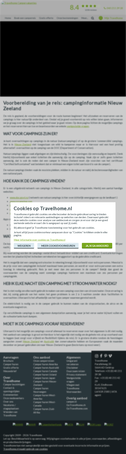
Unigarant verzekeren (72, 362)
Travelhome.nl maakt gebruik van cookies (25, 448)
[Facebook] (101, 356)
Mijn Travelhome (113, 18)
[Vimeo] (110, 356)
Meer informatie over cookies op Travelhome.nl (39, 239)
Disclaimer (72, 367)
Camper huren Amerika (45, 364)
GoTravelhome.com (77, 408)
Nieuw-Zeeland (22, 144)
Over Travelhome (11, 379)
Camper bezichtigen (14, 384)
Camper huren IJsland (44, 374)
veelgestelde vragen (78, 126)
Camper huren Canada (45, 371)
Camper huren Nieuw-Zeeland (45, 383)
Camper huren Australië (46, 367)
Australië (49, 341)
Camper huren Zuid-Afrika (44, 410)
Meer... (84, 18)
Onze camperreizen (43, 360)
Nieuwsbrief (10, 371)
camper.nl (71, 401)
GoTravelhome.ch (76, 405)
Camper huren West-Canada (44, 404)
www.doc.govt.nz (19, 197)
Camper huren (10, 364)
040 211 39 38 (114, 8)
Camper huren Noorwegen (40, 390)
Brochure (8, 360)
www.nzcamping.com (21, 201)
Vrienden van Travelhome (10, 413)
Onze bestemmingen (67, 18)
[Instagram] (97, 356)
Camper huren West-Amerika (44, 397)
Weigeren (24, 245)
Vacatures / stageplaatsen (11, 407)
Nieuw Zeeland (31, 341)
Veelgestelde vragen (73, 379)
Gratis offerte (46, 18)
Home (8, 18)
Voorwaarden (73, 391)
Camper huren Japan (44, 377)
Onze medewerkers (13, 398)
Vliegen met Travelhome (72, 386)
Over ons (8, 401)
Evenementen (10, 394)
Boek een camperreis (25, 18)
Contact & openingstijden (11, 389)
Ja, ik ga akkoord (97, 245)
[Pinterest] (106, 356)
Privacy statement (76, 374)
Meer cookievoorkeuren (58, 245)
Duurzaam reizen (75, 371)
